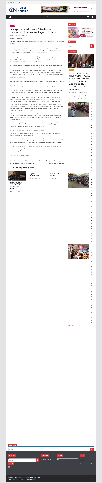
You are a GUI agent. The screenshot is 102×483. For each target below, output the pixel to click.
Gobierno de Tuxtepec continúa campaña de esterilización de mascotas (51, 162)
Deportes (31, 17)
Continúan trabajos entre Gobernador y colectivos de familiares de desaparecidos (22, 162)
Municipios (16, 17)
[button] (64, 17)
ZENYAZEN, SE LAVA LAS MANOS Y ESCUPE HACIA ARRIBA (17, 186)
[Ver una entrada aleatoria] (92, 17)
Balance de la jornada (54, 175)
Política (24, 17)
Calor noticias (24, 35)
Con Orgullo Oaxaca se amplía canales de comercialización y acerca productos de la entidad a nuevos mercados (91, 277)
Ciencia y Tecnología (42, 17)
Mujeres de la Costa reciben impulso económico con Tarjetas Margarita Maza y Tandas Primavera (91, 130)
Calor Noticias (84, 92)
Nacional (53, 17)
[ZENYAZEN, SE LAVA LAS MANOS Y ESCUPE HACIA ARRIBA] (17, 172)
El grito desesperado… (35, 175)
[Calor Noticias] (10, 17)
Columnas (13, 25)
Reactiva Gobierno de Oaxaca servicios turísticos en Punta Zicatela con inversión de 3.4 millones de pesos (91, 201)
